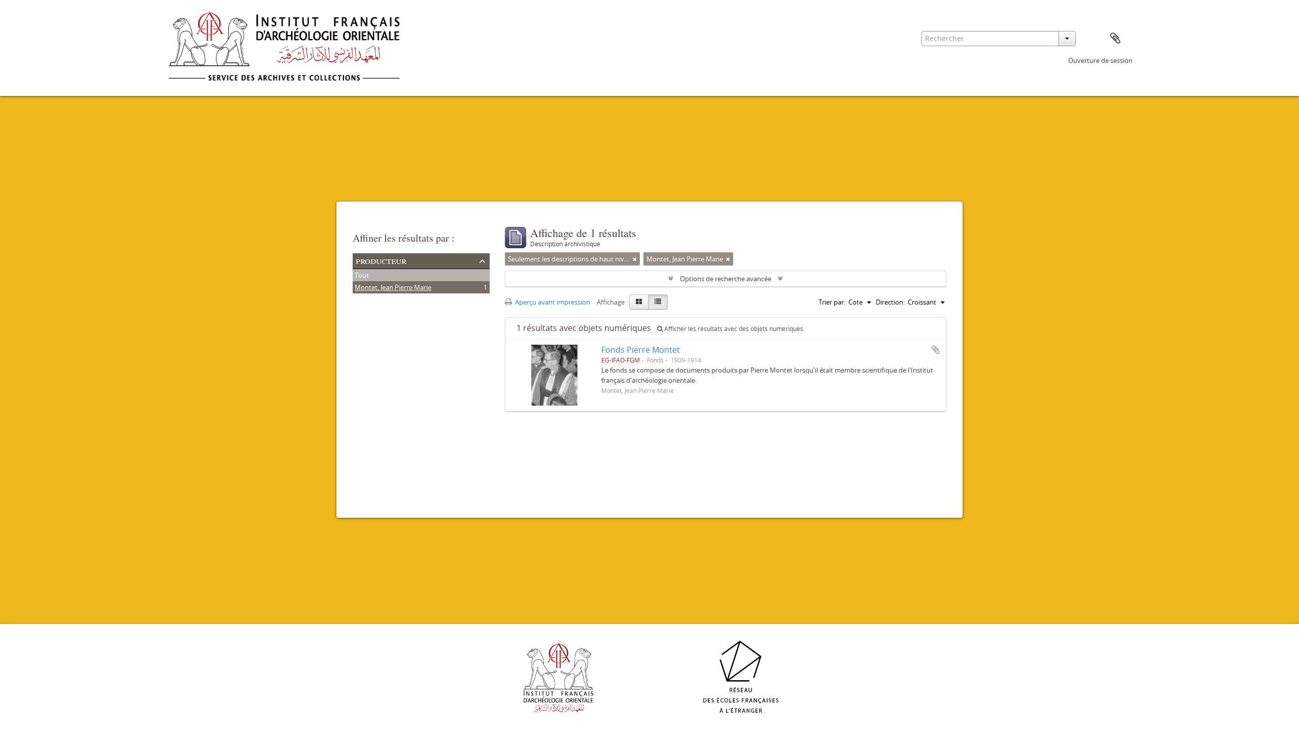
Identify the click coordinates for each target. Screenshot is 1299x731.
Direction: (890, 302)
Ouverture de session (1100, 60)
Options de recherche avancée (725, 278)
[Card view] (638, 302)
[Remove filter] (635, 259)
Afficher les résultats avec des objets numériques (733, 328)
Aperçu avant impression (552, 302)
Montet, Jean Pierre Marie (393, 287)
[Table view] (658, 302)
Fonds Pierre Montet (640, 349)
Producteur (381, 260)
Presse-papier (1115, 38)
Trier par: (831, 302)
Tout (362, 275)
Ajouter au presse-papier (936, 350)
